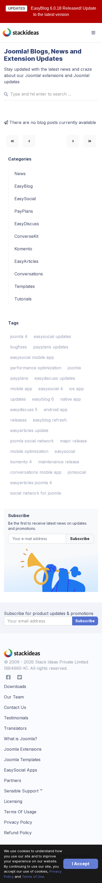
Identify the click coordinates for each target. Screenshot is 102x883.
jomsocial (77, 472)
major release (73, 440)
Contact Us (15, 707)
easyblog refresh (50, 420)
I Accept (80, 863)
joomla (74, 367)
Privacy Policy (18, 822)
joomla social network (32, 440)
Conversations (28, 273)
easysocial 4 (50, 388)
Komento (23, 248)
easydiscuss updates (55, 378)
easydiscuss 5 (23, 409)
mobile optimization (29, 451)
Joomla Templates (22, 759)
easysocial (65, 451)
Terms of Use (33, 876)
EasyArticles (26, 261)
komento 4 (21, 461)
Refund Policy (18, 832)
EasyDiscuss (26, 223)
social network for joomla (35, 493)
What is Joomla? (20, 738)
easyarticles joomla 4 (31, 482)
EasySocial (25, 198)
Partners (12, 780)
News (20, 173)
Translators (15, 728)
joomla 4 (18, 336)
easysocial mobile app (32, 357)
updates (18, 399)
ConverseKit (26, 236)
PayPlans (23, 211)
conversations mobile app (35, 472)
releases (18, 420)
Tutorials (23, 298)
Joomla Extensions (23, 749)
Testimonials (16, 717)
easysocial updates (52, 336)
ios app (76, 388)
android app (55, 409)
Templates (24, 286)
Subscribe (79, 538)
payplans (19, 378)
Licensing (13, 801)
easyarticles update (29, 430)
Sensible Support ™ (23, 790)
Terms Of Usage (20, 811)
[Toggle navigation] (93, 32)
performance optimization (35, 367)
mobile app (21, 388)
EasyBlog (23, 186)
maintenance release (58, 461)
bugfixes (18, 346)
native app (70, 399)
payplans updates (50, 346)
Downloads (15, 686)
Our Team (14, 697)
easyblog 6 (43, 399)
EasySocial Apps (20, 770)
